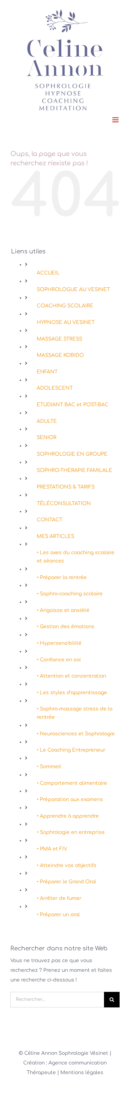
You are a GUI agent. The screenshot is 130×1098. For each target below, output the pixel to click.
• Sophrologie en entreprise (71, 832)
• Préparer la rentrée (62, 577)
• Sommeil (49, 766)
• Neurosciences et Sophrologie (76, 733)
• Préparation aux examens (70, 799)
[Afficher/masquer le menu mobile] (116, 119)
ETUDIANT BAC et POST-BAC (73, 404)
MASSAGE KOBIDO (60, 355)
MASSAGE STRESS (59, 339)
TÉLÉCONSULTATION (64, 503)
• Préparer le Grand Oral (66, 881)
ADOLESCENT (55, 388)
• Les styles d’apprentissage (72, 692)
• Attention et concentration (71, 676)
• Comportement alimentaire (72, 783)
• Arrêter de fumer (59, 898)
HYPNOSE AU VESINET (66, 322)
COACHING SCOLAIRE (65, 305)
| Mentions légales (80, 1072)
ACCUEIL (48, 273)
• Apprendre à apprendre (68, 816)
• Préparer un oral (58, 914)
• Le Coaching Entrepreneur (71, 750)
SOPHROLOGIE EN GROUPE (72, 454)
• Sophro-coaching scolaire (70, 593)
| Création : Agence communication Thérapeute (67, 1063)
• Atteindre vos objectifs (66, 865)
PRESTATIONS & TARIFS (66, 487)
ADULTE (47, 421)
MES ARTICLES (55, 536)
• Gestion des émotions (65, 626)
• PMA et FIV (52, 849)
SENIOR (47, 437)
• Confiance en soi (59, 659)
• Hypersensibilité (59, 643)
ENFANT (47, 371)
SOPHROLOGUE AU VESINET (73, 289)
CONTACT (49, 519)
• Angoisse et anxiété (63, 610)
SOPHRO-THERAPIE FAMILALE (74, 470)
